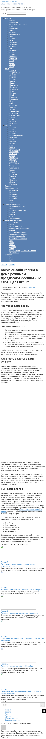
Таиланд (12, 107)
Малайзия (13, 97)
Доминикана (14, 218)
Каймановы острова (17, 210)
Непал (11, 101)
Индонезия (13, 85)
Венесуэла (13, 196)
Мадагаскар (14, 28)
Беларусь (13, 174)
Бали (11, 259)
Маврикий (13, 22)
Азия (7, 69)
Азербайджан (14, 73)
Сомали (12, 47)
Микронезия (14, 253)
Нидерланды (14, 150)
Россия (8, 186)
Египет (12, 20)
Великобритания (16, 136)
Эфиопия (13, 45)
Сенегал (12, 32)
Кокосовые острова (17, 233)
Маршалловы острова (18, 235)
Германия (13, 138)
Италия (12, 144)
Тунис (11, 36)
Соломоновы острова (18, 239)
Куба (11, 257)
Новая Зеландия (15, 227)
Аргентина (13, 190)
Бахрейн (12, 77)
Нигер (11, 67)
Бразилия (13, 194)
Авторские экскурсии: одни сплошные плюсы (19, 613)
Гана (11, 40)
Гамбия (12, 65)
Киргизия (13, 93)
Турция (12, 109)
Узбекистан (14, 111)
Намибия (12, 51)
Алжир (12, 38)
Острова (8, 255)
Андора (12, 129)
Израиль (12, 121)
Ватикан (12, 134)
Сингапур (13, 105)
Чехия (11, 166)
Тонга (11, 249)
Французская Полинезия (19, 229)
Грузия (12, 81)
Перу (11, 200)
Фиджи (12, 231)
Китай (11, 95)
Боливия (12, 192)
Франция (12, 160)
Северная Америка (12, 204)
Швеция (12, 170)
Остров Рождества (17, 237)
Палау (11, 225)
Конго (11, 61)
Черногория (14, 164)
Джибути (13, 59)
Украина (12, 176)
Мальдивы (13, 99)
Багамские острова (17, 206)
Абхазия (12, 71)
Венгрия (12, 178)
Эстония (12, 172)
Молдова (13, 184)
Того (11, 49)
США (11, 216)
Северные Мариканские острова (22, 251)
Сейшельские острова (18, 24)
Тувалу (12, 243)
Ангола (12, 55)
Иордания (13, 87)
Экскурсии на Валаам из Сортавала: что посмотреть (21, 590)
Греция (12, 140)
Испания (12, 142)
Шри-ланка (13, 113)
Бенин (11, 63)
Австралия (13, 222)
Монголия (13, 123)
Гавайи (12, 245)
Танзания (13, 43)
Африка (8, 18)
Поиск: (4, 13)
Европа (8, 125)
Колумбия (13, 198)
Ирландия (13, 180)
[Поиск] (42, 705)
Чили (11, 202)
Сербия (12, 156)
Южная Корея (14, 115)
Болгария (13, 131)
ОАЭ (11, 103)
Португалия (14, 152)
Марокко (13, 57)
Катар (11, 91)
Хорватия (13, 162)
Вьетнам (12, 79)
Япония (12, 117)
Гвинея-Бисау (14, 34)
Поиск (3, 701)
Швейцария (14, 168)
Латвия (12, 182)
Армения (12, 75)
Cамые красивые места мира (12, 4)
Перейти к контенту (9, 2)
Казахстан (13, 119)
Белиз (11, 208)
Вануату (12, 247)
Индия (12, 83)
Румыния (13, 154)
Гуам (11, 241)
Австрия (12, 127)
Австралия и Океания (13, 220)
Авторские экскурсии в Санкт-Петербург (17, 666)
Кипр (11, 146)
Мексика (12, 214)
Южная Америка (11, 188)
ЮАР (11, 26)
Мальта (12, 148)
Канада (12, 212)
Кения (11, 53)
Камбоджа (13, 89)
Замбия (12, 30)
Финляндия (13, 158)
